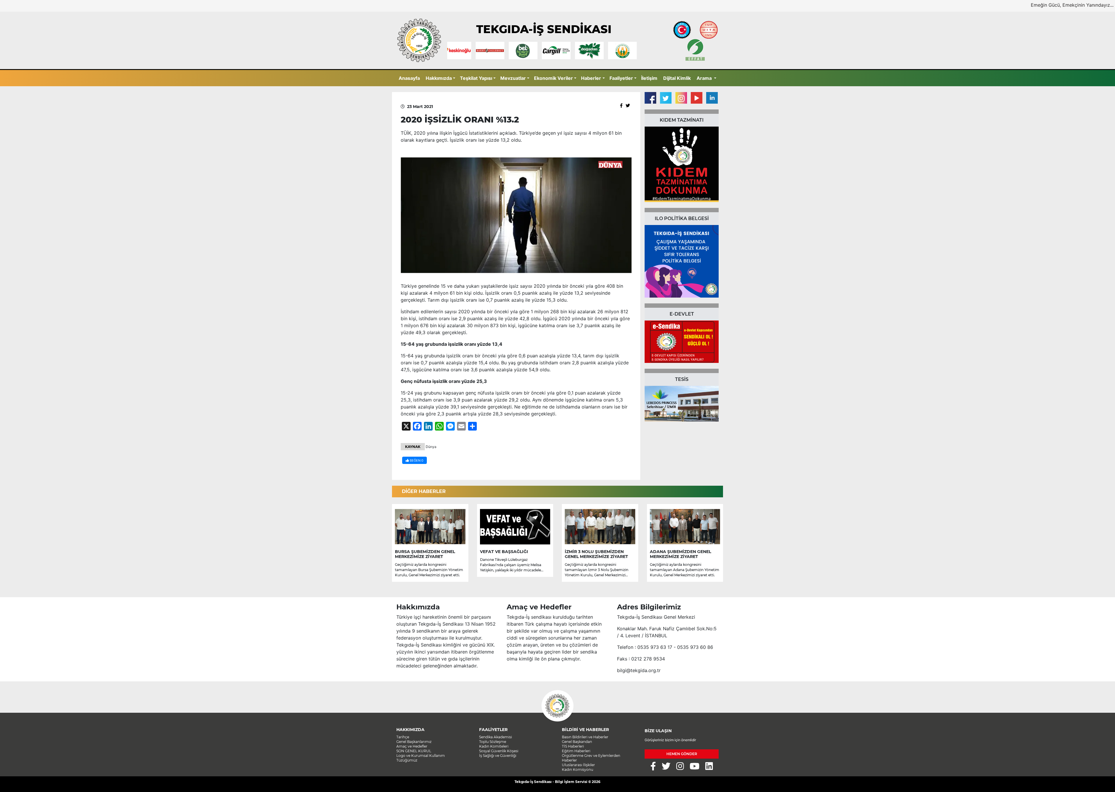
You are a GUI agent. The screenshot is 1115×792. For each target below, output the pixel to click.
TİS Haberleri (573, 746)
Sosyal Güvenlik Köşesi (498, 751)
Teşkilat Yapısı (476, 78)
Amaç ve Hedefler (411, 746)
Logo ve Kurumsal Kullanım (420, 755)
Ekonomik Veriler (553, 78)
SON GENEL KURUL (413, 751)
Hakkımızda (439, 78)
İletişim (649, 78)
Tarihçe (402, 737)
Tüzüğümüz (406, 760)
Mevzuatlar (513, 78)
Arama (705, 78)
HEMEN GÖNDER (681, 754)
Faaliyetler (621, 78)
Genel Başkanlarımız (413, 741)
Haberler (591, 78)
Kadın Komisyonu (577, 769)
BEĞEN (416, 460)
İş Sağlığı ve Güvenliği (497, 755)
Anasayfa (409, 78)
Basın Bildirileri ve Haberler (585, 737)
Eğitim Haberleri (576, 751)
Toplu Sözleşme (492, 741)
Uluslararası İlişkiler (578, 765)
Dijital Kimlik (677, 78)
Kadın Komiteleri (493, 746)
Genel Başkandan (577, 741)
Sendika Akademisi (495, 737)
